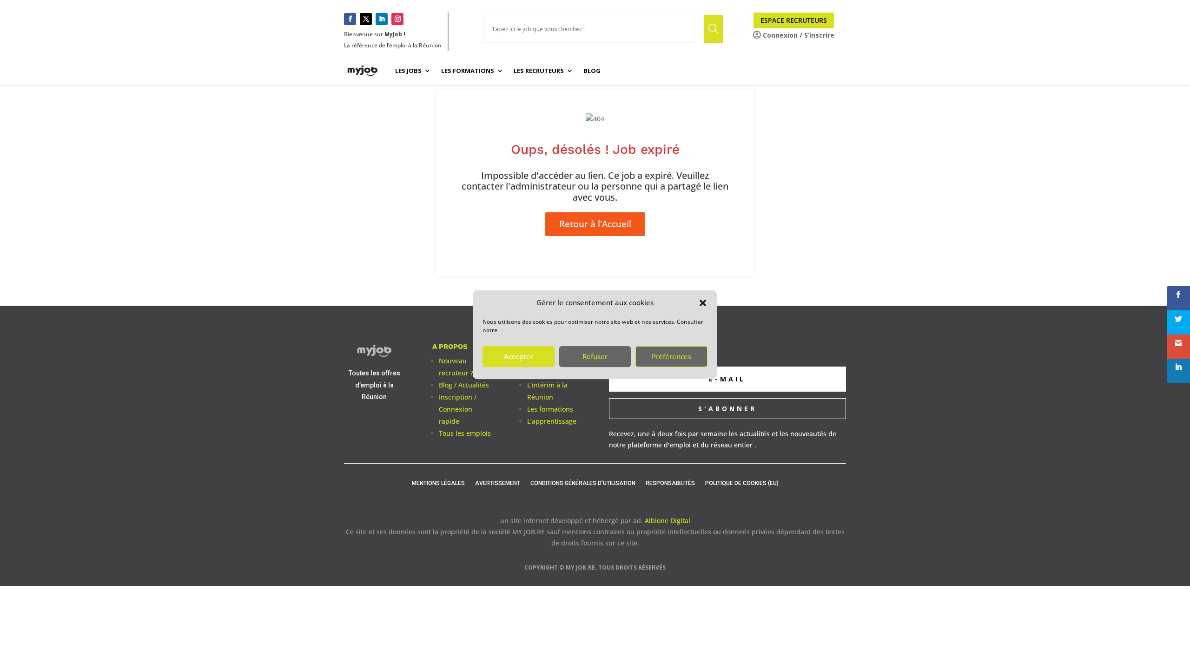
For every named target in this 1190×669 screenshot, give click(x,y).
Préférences (671, 356)
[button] (702, 303)
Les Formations (467, 70)
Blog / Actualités (464, 384)
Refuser (595, 356)
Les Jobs (408, 70)
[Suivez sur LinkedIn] (382, 19)
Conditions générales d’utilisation (582, 483)
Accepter (518, 356)
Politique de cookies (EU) (742, 483)
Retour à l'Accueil (595, 224)
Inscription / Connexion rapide (457, 409)
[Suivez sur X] (366, 19)
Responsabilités (670, 483)
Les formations (550, 409)
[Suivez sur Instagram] (397, 19)
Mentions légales (438, 483)
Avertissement (497, 483)
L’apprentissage (551, 421)
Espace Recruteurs (793, 20)
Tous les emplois (465, 433)
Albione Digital (667, 520)
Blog (592, 70)
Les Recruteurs (539, 70)
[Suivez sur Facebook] (350, 19)
